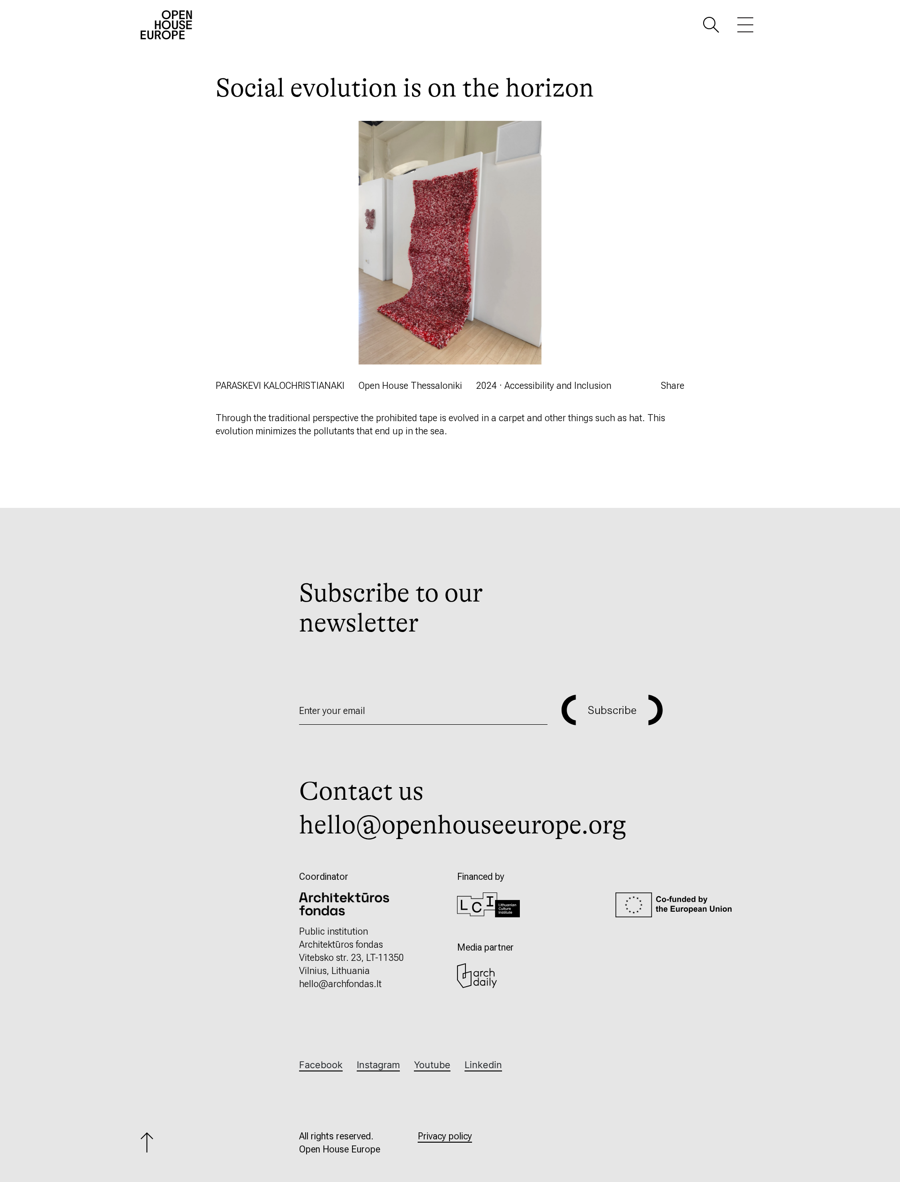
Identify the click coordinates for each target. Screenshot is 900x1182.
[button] (711, 24)
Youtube (432, 1064)
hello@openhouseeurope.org (462, 825)
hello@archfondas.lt (340, 983)
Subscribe (612, 710)
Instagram (378, 1064)
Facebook (321, 1064)
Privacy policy (445, 1136)
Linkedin (483, 1064)
